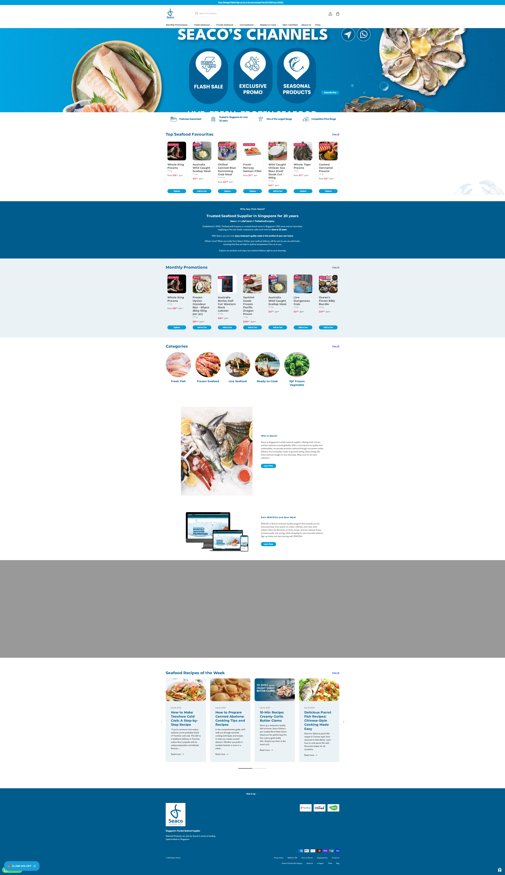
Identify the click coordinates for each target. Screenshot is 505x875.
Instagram (320, 863)
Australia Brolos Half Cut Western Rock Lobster (227, 304)
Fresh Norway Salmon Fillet (252, 168)
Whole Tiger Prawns (302, 166)
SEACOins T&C (292, 858)
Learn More (268, 466)
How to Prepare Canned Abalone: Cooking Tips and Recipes (230, 718)
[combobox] (251, 13)
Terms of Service (307, 858)
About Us (306, 24)
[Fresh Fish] (178, 364)
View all (335, 134)
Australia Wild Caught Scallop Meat (202, 168)
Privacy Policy (278, 858)
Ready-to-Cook (267, 381)
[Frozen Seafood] (208, 364)
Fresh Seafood (202, 24)
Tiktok (330, 863)
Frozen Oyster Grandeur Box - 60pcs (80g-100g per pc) (201, 306)
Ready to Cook (268, 24)
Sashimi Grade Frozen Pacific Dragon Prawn (248, 306)
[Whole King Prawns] (176, 151)
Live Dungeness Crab (302, 301)
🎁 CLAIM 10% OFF (19, 866)
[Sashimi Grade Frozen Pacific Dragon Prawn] (252, 284)
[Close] (35, 866)
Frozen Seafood (224, 24)
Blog (337, 863)
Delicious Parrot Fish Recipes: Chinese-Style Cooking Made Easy (317, 720)
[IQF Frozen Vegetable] (296, 364)
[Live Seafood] (237, 364)
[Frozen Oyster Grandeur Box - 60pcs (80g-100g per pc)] (202, 284)
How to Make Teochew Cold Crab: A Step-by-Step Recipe (184, 718)
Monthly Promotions (177, 24)
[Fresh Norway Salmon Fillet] (252, 151)
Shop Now (252, 92)
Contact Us (335, 858)
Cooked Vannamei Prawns (326, 168)
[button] (338, 14)
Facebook (310, 863)
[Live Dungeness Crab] (303, 284)
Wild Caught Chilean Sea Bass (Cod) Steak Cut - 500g (277, 171)
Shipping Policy (322, 858)
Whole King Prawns (175, 166)
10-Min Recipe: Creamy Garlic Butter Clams (272, 716)
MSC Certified (290, 24)
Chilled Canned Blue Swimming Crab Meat (227, 169)
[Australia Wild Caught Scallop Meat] (202, 151)
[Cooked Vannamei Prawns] (328, 151)
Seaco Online (175, 858)
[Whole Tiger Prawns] (303, 151)
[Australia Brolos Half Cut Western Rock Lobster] (227, 284)
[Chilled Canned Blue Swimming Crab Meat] (227, 151)
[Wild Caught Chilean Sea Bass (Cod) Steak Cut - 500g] (277, 151)
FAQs (317, 24)
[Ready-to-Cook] (267, 364)
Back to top (251, 794)
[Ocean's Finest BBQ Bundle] (328, 284)
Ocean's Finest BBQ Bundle (327, 301)
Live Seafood (246, 24)
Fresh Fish (178, 381)
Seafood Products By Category (292, 863)
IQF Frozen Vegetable (297, 383)
